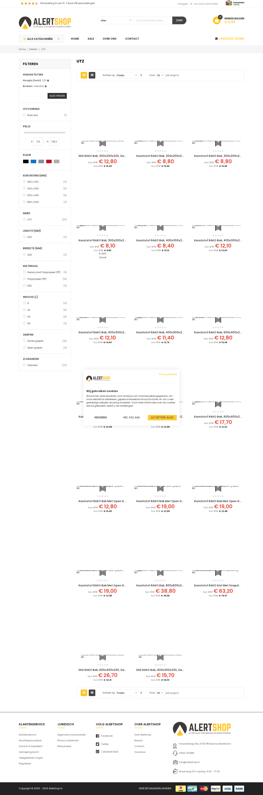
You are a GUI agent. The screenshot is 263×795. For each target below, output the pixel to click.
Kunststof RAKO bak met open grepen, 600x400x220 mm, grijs (123, 585)
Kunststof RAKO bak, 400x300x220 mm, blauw (111, 332)
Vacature (139, 752)
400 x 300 (47, 188)
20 (47, 310)
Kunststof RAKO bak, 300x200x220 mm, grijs (110, 240)
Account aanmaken (206, 3)
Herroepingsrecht (29, 752)
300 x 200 (47, 181)
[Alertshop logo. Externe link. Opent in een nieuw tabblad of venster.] (98, 378)
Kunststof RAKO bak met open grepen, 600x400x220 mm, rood (181, 501)
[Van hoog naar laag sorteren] (141, 75)
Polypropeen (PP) (47, 279)
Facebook (107, 736)
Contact (139, 746)
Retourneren (64, 746)
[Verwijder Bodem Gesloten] (46, 86)
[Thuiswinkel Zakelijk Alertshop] (235, 2)
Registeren (25, 763)
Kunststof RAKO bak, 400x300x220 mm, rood (226, 240)
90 (47, 323)
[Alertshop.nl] (45, 22)
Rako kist (47, 115)
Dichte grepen (47, 341)
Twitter (105, 744)
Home (22, 49)
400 (47, 254)
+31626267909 (109, 752)
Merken (33, 49)
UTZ (47, 219)
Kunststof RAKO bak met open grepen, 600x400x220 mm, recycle (125, 501)
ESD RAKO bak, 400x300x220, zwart (161, 670)
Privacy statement (68, 740)
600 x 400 (47, 195)
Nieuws (138, 740)
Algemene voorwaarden (71, 734)
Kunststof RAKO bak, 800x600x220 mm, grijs (167, 585)
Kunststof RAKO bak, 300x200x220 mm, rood (168, 156)
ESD (47, 285)
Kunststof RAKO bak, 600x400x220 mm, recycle (227, 332)
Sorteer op (109, 75)
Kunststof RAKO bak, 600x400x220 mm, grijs (225, 417)
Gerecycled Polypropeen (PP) (47, 272)
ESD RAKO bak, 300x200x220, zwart (104, 156)
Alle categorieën (40, 39)
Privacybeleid (168, 374)
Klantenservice (27, 734)
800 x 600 (47, 202)
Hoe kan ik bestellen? (31, 746)
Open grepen (47, 347)
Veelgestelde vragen (31, 757)
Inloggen (183, 3)
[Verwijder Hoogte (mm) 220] (48, 80)
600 (47, 237)
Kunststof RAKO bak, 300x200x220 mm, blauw (226, 156)
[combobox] (135, 20)
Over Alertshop (142, 734)
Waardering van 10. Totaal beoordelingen (67, 3)
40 (47, 316)
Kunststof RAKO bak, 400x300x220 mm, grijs (167, 332)
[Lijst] (92, 75)
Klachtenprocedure (30, 740)
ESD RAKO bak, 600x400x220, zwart (104, 670)
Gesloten (47, 365)
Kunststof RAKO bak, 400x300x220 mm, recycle (170, 240)
